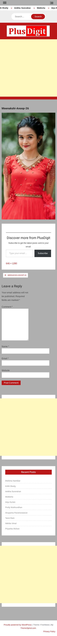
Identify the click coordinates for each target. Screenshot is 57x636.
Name (5, 346)
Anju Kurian (10, 502)
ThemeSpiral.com (28, 628)
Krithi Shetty (10, 486)
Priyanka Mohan (12, 529)
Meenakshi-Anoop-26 (17, 275)
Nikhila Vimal (10, 523)
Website (6, 370)
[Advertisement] (28, 68)
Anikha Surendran (21, 8)
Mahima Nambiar (12, 481)
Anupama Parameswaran (16, 513)
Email (5, 358)
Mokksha (39, 8)
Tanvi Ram (10, 518)
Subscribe (43, 253)
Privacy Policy (49, 631)
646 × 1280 (11, 263)
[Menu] (4, 3)
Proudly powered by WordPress (17, 625)
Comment (7, 307)
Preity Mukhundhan (13, 507)
